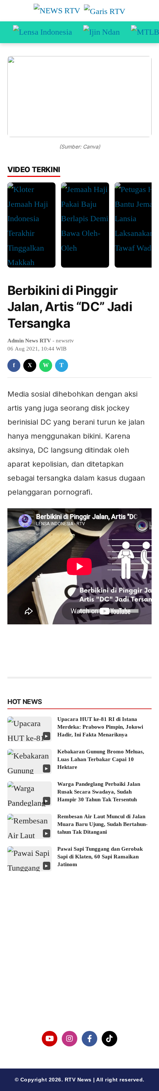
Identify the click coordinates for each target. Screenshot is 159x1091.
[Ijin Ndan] (101, 32)
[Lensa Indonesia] (42, 32)
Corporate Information (79, 947)
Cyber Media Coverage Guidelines (79, 985)
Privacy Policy (80, 966)
